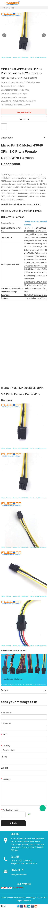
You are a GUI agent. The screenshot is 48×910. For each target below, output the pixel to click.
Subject (4, 767)
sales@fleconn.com (19, 874)
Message (6, 779)
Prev (4, 35)
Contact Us (24, 119)
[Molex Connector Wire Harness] (24, 670)
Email (4, 734)
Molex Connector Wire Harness (13, 650)
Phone (4, 756)
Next (44, 35)
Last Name (6, 723)
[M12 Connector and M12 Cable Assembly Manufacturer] (6, 887)
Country (5, 745)
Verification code (9, 810)
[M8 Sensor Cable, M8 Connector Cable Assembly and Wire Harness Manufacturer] (18, 888)
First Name (6, 712)
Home (4, 7)
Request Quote (24, 112)
